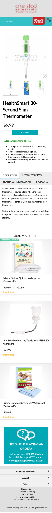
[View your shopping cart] (49, 21)
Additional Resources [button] (25, 471)
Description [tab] (10, 175)
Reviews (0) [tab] (42, 182)
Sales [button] (25, 484)
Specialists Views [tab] (32, 175)
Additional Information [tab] (17, 182)
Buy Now (25, 133)
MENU (3, 21)
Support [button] (25, 478)
